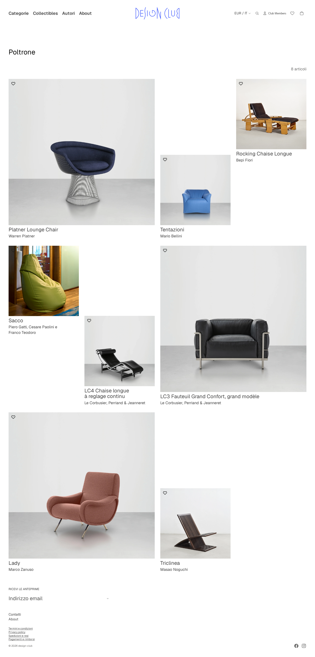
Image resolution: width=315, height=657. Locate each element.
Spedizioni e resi (18, 635)
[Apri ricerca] (257, 13)
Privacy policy (17, 632)
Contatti (15, 614)
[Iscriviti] (107, 598)
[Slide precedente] (166, 190)
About (13, 619)
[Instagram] (303, 645)
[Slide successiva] (224, 190)
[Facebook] (296, 645)
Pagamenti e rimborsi (22, 639)
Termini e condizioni (21, 628)
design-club (25, 646)
